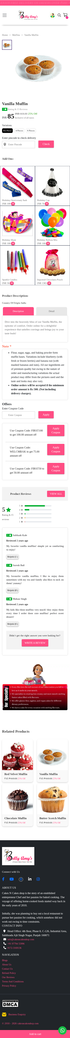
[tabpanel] (35, 327)
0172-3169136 (14, 948)
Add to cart (35, 1034)
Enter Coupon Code (13, 408)
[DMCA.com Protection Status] (12, 1004)
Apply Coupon (55, 430)
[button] (52, 15)
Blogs (4, 960)
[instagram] (38, 879)
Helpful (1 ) (12, 556)
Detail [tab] (52, 311)
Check (46, 144)
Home (5, 35)
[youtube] (12, 879)
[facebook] (3, 879)
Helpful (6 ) (12, 624)
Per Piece (7, 130)
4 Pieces (19, 130)
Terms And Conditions (13, 981)
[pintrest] (21, 879)
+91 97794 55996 (15, 943)
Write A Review (35, 642)
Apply (46, 414)
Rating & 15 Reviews (15, 109)
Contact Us (7, 969)
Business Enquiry (17, 1014)
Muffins (16, 35)
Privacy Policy (9, 986)
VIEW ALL (56, 493)
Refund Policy (9, 973)
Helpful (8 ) (12, 590)
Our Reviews (8, 977)
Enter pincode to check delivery (19, 137)
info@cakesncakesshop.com (20, 939)
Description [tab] (18, 311)
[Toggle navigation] (4, 15)
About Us (6, 964)
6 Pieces (31, 130)
